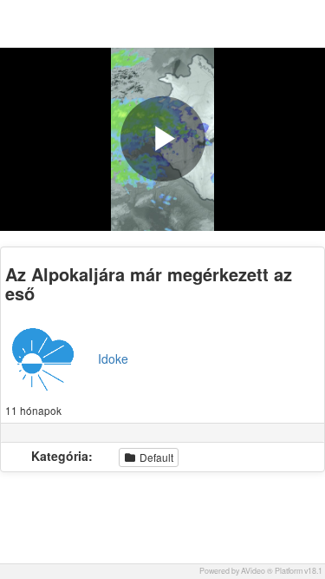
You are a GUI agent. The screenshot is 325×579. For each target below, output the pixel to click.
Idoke (113, 358)
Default (155, 457)
